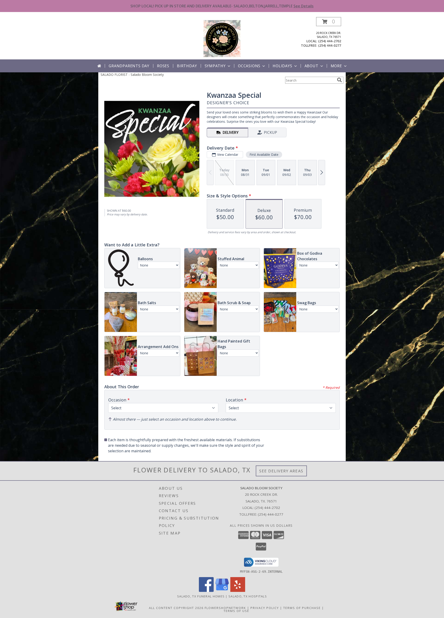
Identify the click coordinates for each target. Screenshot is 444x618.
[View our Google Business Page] (222, 590)
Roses (163, 65)
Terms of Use (236, 611)
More (336, 65)
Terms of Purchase (302, 608)
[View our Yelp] (237, 590)
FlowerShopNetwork (225, 608)
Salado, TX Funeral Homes (201, 596)
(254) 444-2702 (329, 41)
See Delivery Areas (281, 471)
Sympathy (215, 65)
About (311, 65)
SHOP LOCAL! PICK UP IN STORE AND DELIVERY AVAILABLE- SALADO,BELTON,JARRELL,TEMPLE (222, 6)
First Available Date (264, 154)
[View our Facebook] (206, 590)
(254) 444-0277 (329, 45)
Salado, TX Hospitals (247, 596)
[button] (328, 21)
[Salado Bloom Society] (222, 38)
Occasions (249, 65)
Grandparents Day (129, 65)
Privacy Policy (264, 608)
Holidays (282, 65)
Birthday (187, 65)
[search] (339, 80)
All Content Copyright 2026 (176, 608)
